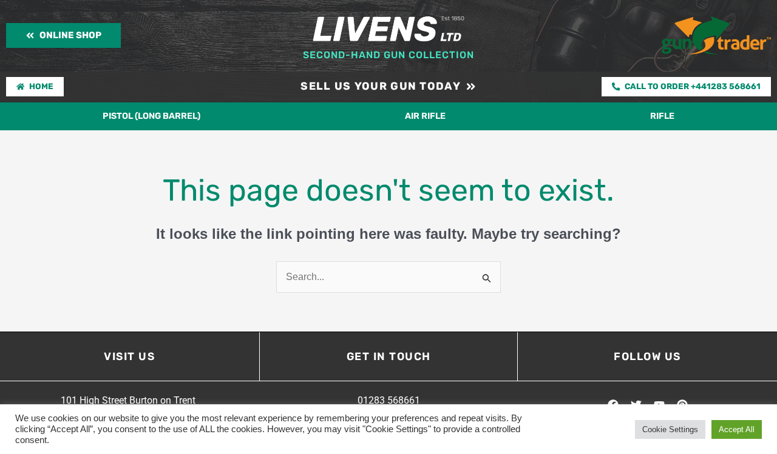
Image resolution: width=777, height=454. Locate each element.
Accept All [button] (737, 429)
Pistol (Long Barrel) (151, 116)
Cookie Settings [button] (670, 429)
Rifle (662, 116)
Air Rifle (425, 116)
